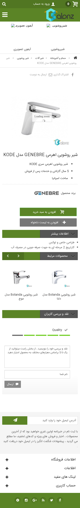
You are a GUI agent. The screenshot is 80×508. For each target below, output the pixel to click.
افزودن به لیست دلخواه (45, 222)
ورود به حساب (41, 4)
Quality (57, 330)
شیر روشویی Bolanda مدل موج (21, 297)
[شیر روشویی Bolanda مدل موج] (21, 276)
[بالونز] (54, 20)
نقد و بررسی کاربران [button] (56, 314)
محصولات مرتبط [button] (57, 256)
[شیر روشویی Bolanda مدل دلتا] (59, 276)
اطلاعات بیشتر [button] (59, 234)
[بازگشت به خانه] (74, 58)
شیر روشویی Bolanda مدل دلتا (59, 297)
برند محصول (68, 193)
